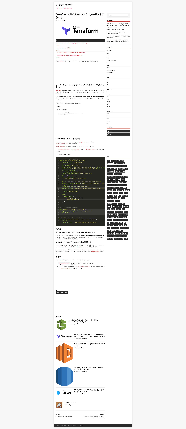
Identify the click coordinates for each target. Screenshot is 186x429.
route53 (121, 220)
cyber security (111, 179)
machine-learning (112, 203)
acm (108, 160)
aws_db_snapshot (95, 251)
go (107, 84)
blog (108, 55)
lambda (117, 201)
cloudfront (110, 171)
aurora (115, 166)
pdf (123, 209)
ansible (123, 163)
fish (119, 187)
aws (66, 20)
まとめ (57, 57)
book (108, 58)
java (108, 87)
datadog (109, 182)
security (108, 116)
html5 (121, 193)
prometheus (110, 211)
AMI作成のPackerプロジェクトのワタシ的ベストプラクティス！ (89, 391)
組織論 (126, 238)
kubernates (110, 201)
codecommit (118, 174)
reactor (109, 220)
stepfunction (114, 228)
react (124, 217)
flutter (124, 187)
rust (108, 113)
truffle (114, 236)
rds (120, 217)
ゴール (57, 45)
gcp (115, 190)
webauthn (110, 238)
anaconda (109, 50)
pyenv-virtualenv (111, 214)
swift (108, 230)
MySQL (109, 206)
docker (121, 182)
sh (125, 222)
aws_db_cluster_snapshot (75, 247)
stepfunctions (124, 228)
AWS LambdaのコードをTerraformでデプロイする (89, 345)
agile (112, 160)
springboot (116, 225)
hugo (126, 193)
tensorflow (110, 233)
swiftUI (114, 230)
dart (108, 62)
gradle (127, 190)
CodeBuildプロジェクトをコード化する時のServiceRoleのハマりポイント (83, 321)
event (124, 184)
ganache (109, 190)
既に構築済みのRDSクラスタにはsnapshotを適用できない (71, 52)
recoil (115, 220)
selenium (113, 222)
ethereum (118, 184)
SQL (122, 225)
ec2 (126, 182)
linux (108, 96)
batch (124, 166)
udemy (119, 236)
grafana (109, 193)
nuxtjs (119, 206)
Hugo (73, 425)
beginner (109, 168)
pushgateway (119, 211)
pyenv (108, 104)
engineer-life (110, 184)
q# (108, 217)
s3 (107, 222)
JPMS (123, 198)
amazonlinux (119, 160)
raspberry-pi (109, 111)
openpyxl (125, 206)
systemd (120, 230)
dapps (118, 179)
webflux (117, 238)
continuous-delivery (111, 60)
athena (109, 166)
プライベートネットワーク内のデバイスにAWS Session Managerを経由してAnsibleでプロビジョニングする (118, 41)
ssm (108, 228)
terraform (64, 292)
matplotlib (121, 203)
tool (108, 236)
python (108, 106)
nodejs (108, 101)
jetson (108, 94)
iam (108, 195)
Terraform (61, 61)
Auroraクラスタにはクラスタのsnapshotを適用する (69, 55)
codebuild (110, 174)
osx (108, 209)
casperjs (125, 168)
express (114, 187)
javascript (109, 89)
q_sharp (108, 108)
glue (119, 190)
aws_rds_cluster (81, 142)
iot (115, 195)
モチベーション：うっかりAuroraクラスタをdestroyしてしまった (71, 43)
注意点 (57, 50)
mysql (108, 99)
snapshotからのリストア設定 (63, 48)
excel (108, 187)
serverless (119, 222)
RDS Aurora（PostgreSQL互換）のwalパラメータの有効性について (89, 368)
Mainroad (78, 425)
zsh (122, 238)
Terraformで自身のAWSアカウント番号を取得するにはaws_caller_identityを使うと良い (89, 335)
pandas (118, 209)
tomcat (125, 233)
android (117, 163)
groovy (116, 193)
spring (109, 225)
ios (112, 195)
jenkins (108, 92)
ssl (125, 225)
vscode (125, 236)
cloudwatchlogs (120, 171)
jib (119, 198)
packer (113, 209)
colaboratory (111, 176)
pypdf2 (120, 214)
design (115, 182)
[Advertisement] (93, 73)
